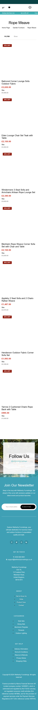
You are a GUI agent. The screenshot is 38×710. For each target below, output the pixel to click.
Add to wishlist (13, 60)
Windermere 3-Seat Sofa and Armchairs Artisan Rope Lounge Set (18, 191)
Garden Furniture (18, 28)
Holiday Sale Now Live (7, 13)
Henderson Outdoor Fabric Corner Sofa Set (18, 354)
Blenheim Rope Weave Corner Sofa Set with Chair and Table (18, 245)
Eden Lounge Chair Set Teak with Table (17, 136)
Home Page (6, 28)
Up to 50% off (23, 13)
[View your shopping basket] (35, 8)
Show (16, 36)
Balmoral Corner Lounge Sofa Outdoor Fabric (15, 82)
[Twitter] (16, 542)
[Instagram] (21, 542)
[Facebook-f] (12, 542)
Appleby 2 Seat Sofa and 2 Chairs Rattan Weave (17, 299)
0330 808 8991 (20, 557)
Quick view (19, 60)
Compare (24, 60)
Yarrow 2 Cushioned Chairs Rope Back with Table (17, 408)
